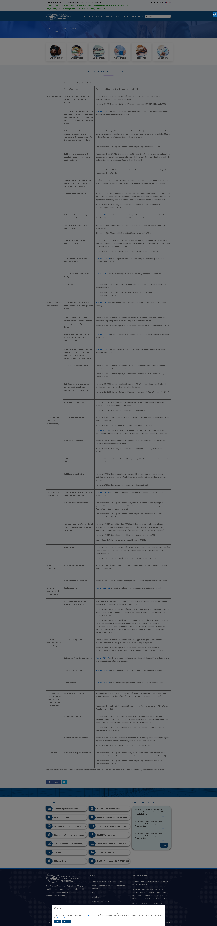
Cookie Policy (90, 915)
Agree (57, 921)
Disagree (66, 921)
